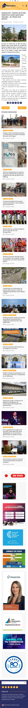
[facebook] (12, 0)
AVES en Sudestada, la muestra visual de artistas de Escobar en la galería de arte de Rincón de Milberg (13, 174)
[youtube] (15, 0)
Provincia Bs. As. (12, 315)
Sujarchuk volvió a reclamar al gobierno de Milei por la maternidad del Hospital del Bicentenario (13, 403)
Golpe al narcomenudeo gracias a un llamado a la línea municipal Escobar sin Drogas (14, 134)
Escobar (5, 130)
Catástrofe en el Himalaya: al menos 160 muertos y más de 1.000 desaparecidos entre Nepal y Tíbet (14, 291)
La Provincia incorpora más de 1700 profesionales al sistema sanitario (13, 460)
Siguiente (21, 107)
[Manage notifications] (3, 705)
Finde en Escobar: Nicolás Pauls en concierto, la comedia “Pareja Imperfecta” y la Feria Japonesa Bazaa (13, 259)
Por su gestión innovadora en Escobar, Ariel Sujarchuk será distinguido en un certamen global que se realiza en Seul (12, 432)
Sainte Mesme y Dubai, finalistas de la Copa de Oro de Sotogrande (13, 230)
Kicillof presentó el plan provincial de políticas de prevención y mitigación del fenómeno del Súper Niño (14, 320)
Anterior (6, 107)
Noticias (21, 22)
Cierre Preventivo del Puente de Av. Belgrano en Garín (13, 347)
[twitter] (10, 0)
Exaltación (16, 22)
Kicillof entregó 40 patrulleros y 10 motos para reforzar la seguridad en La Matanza (14, 374)
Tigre (10, 169)
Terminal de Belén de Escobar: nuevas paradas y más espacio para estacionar (13, 202)
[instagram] (17, 0)
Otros (10, 226)
